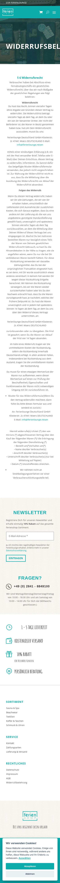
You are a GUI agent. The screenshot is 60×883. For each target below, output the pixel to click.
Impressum (12, 774)
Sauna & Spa (12, 708)
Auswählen (25, 858)
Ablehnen (30, 874)
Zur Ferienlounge (16, 2)
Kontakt (10, 743)
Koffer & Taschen (15, 720)
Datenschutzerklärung (16, 550)
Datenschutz (12, 769)
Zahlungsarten (13, 747)
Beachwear (12, 712)
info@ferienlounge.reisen (30, 144)
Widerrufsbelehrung (16, 782)
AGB (8, 778)
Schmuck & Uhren (15, 725)
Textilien (10, 716)
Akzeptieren (30, 866)
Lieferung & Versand (16, 751)
